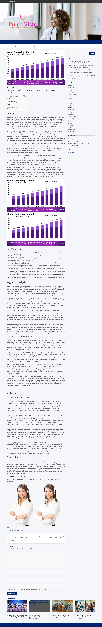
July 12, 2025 (9, 92)
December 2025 (71, 89)
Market (17, 530)
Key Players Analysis (12, 107)
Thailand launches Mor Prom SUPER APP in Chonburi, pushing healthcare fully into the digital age (17, 617)
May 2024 (70, 123)
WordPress (42, 624)
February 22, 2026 (33, 618)
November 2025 (71, 90)
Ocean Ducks (71, 152)
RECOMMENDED (12, 598)
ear (12, 530)
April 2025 (70, 103)
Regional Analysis (12, 101)
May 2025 (70, 102)
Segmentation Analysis (13, 102)
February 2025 (71, 107)
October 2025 (71, 92)
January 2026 (71, 87)
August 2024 (71, 118)
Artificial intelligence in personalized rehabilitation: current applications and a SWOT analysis (39, 617)
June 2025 (70, 100)
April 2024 (70, 125)
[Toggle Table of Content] (23, 96)
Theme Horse (27, 624)
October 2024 (71, 114)
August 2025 (71, 96)
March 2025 (71, 105)
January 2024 (71, 131)
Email (8, 576)
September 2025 (72, 94)
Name (8, 569)
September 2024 (72, 116)
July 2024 (70, 120)
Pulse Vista (16, 624)
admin (14, 92)
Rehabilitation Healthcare (36, 42)
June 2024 (70, 122)
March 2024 (71, 127)
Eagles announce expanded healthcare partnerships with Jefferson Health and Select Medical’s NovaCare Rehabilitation (81, 77)
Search (69, 50)
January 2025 (71, 109)
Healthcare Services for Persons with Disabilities (68, 42)
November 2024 (72, 113)
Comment (9, 552)
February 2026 (71, 85)
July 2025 (70, 98)
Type (9, 104)
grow (15, 530)
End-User (10, 105)
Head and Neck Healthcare (22, 42)
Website (8, 583)
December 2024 (71, 111)
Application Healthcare (49, 42)
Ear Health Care (11, 42)
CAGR (10, 530)
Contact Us (84, 42)
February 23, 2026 (10, 618)
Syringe (21, 530)
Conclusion (10, 108)
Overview (10, 98)
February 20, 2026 (78, 618)
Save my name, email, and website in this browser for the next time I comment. (27, 589)
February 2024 (71, 129)
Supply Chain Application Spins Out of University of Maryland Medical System (50, 536)
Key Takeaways (11, 99)
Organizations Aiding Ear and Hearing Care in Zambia (81, 70)
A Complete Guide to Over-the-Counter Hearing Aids (80, 72)
